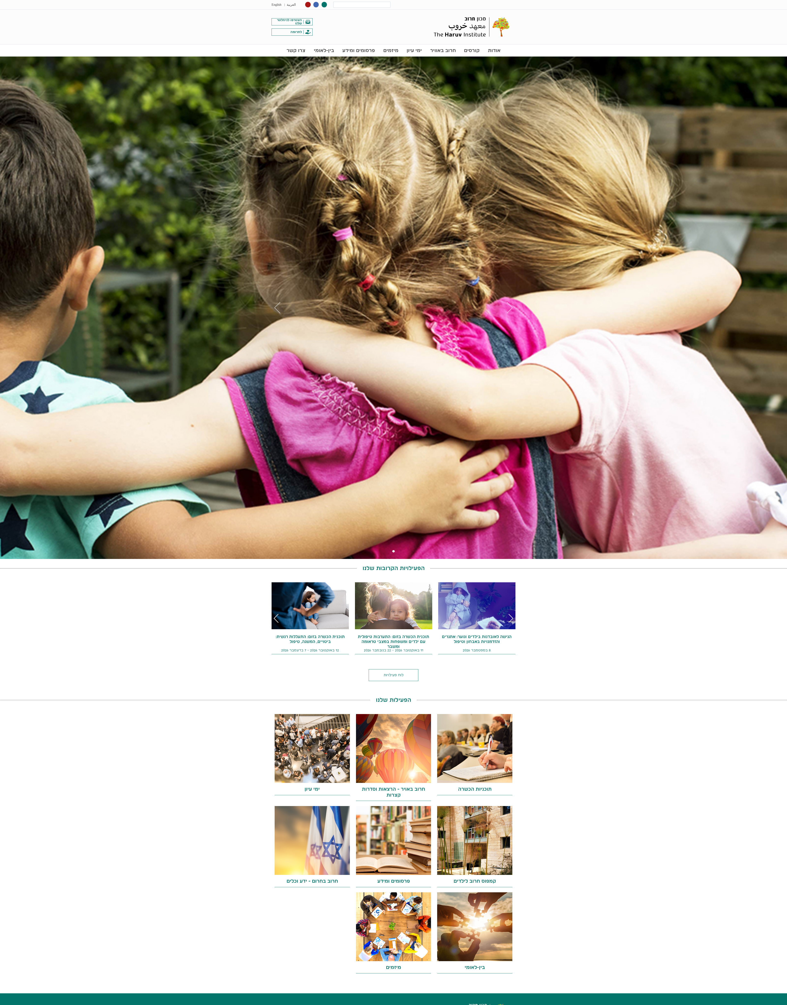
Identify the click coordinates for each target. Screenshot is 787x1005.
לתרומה (296, 32)
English (276, 5)
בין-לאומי (324, 50)
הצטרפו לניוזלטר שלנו (289, 21)
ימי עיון (414, 50)
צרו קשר (296, 50)
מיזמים (390, 50)
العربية (291, 5)
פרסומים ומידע (358, 50)
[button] (276, 618)
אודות (494, 50)
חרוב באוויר (443, 50)
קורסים (472, 50)
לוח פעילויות (394, 675)
